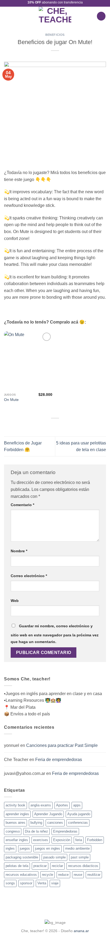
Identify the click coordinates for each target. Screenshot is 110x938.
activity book (15, 805)
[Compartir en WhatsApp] (48, 426)
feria (78, 840)
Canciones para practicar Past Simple (62, 745)
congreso (13, 831)
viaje (54, 883)
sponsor (26, 883)
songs (10, 883)
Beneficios (55, 34)
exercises (40, 840)
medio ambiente (77, 848)
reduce (63, 875)
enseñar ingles (17, 840)
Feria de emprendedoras (58, 759)
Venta (41, 883)
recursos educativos (21, 875)
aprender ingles (17, 814)
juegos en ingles (47, 848)
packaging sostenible (22, 857)
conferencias (78, 823)
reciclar (57, 866)
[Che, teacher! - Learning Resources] (55, 16)
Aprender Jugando (48, 814)
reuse (78, 875)
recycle (47, 875)
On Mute (11, 400)
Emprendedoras (65, 831)
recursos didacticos (83, 866)
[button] (7, 16)
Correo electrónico (29, 576)
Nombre (19, 551)
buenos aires (15, 823)
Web (15, 600)
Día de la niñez (36, 831)
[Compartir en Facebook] (55, 426)
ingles (10, 848)
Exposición (61, 840)
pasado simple (54, 857)
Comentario (22, 505)
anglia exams (40, 805)
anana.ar (81, 931)
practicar (40, 866)
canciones (55, 823)
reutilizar (93, 875)
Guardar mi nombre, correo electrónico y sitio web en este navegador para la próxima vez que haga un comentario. (55, 634)
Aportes (62, 805)
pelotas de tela (17, 866)
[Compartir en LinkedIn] (61, 426)
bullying (36, 823)
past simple (80, 857)
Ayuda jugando (78, 814)
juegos (25, 848)
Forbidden (94, 840)
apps (77, 805)
